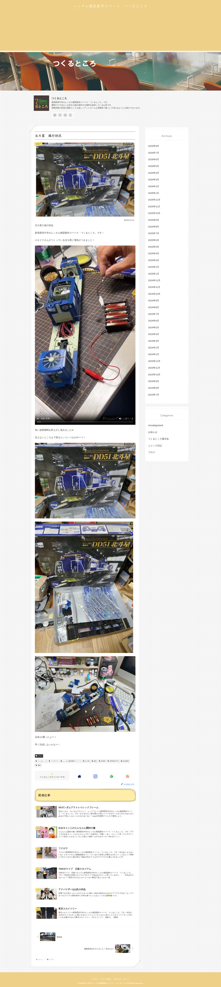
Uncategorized (155, 425)
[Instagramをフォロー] (60, 115)
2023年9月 (153, 381)
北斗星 (87, 761)
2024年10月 (154, 294)
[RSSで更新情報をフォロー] (70, 115)
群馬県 (103, 761)
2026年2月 (153, 186)
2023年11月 (154, 368)
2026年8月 (153, 146)
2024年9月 (153, 300)
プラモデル (55, 761)
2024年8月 (153, 307)
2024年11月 (154, 287)
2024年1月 (153, 354)
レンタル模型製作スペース (72, 761)
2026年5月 (153, 166)
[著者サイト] (54, 115)
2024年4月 (153, 334)
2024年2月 (153, 347)
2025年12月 (154, 199)
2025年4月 (153, 253)
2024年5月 (153, 327)
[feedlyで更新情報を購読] (65, 115)
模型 (95, 761)
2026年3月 (153, 179)
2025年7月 (153, 233)
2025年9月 (153, 220)
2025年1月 (153, 273)
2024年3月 (153, 341)
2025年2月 (153, 267)
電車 (39, 765)
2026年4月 (153, 173)
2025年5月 (153, 247)
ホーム (126, 979)
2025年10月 (154, 213)
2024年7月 (153, 314)
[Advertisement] (110, 33)
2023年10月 (154, 374)
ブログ (40, 756)
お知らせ (152, 432)
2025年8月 (153, 226)
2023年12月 (154, 361)
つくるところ (59, 98)
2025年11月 (154, 206)
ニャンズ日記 (155, 445)
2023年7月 (153, 394)
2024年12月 (154, 280)
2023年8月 (153, 388)
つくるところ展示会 (158, 439)
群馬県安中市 (114, 761)
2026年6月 (153, 159)
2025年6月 (153, 240)
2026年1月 (153, 193)
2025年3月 (153, 260)
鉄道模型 (126, 761)
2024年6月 (153, 320)
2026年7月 (153, 153)
